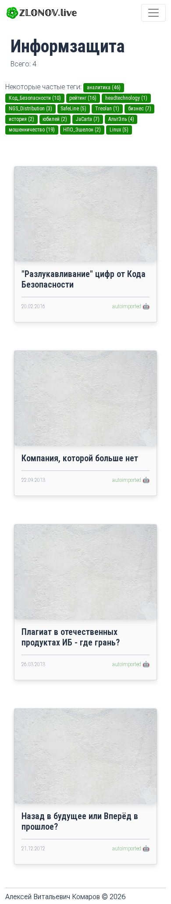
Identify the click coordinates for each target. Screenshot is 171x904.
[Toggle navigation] (153, 13)
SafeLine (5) (73, 109)
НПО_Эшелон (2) (82, 130)
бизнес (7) (139, 109)
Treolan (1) (107, 109)
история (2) (21, 119)
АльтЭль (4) (121, 119)
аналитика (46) (104, 87)
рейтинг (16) (82, 98)
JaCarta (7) (88, 119)
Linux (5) (119, 130)
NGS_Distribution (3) (30, 109)
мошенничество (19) (32, 130)
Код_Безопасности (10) (35, 98)
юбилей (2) (55, 119)
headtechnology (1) (126, 98)
